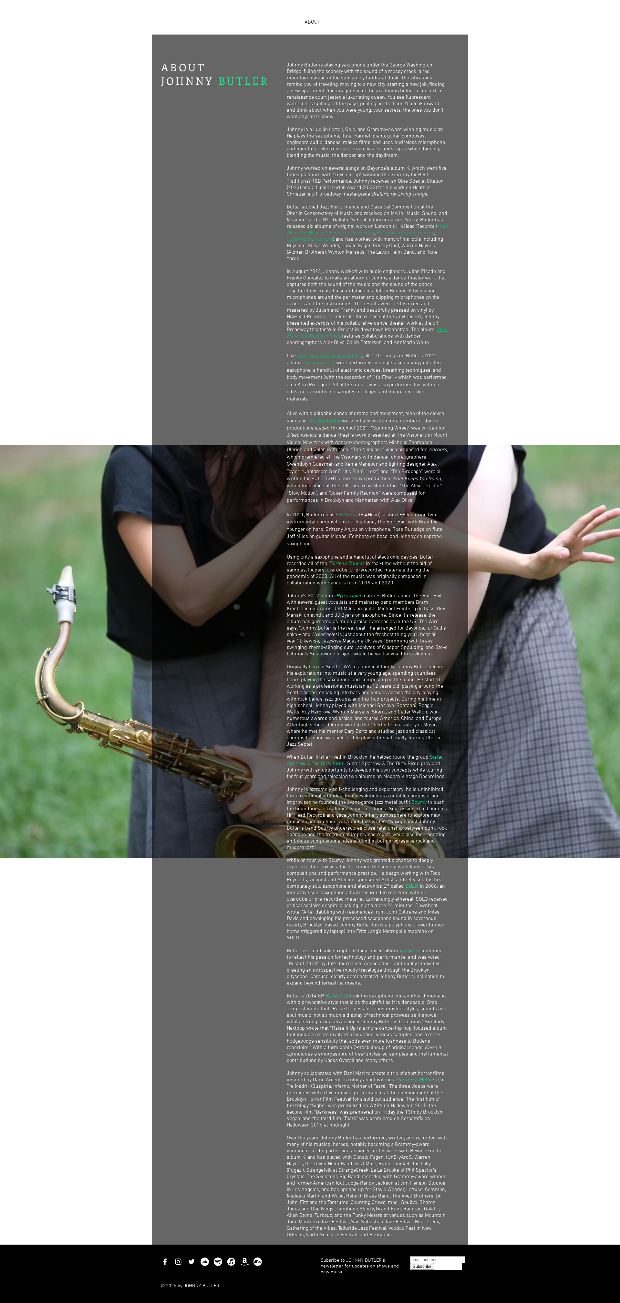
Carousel (320, 977)
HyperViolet (348, 596)
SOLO (411, 886)
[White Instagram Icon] (178, 1262)
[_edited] (218, 1262)
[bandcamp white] (257, 1262)
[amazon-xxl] (244, 1262)
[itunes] (231, 1262)
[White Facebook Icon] (165, 1262)
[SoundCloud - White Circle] (205, 1262)
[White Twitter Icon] (191, 1262)
